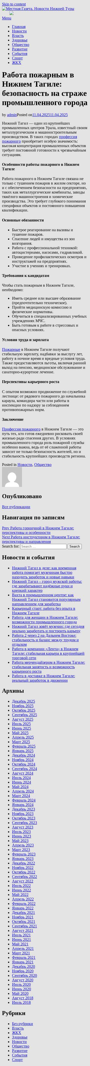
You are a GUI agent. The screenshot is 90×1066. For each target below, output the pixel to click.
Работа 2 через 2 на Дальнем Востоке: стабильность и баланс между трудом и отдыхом (45, 639)
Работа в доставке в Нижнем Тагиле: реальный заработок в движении (43, 678)
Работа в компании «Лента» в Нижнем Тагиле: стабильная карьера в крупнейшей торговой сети (48, 653)
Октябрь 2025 (23, 710)
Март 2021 (21, 953)
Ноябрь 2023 (23, 814)
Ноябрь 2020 (23, 971)
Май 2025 (20, 733)
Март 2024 (21, 796)
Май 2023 (20, 841)
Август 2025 (22, 719)
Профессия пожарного (21, 429)
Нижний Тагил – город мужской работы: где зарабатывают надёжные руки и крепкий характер (47, 586)
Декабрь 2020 (23, 966)
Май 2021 (20, 944)
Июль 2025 (21, 724)
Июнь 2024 (21, 782)
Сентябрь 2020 (24, 975)
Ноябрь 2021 (23, 917)
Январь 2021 (23, 962)
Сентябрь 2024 (24, 769)
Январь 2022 (23, 908)
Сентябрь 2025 (24, 715)
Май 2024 (20, 787)
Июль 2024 (21, 778)
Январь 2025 (23, 751)
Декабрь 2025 (23, 701)
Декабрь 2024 (23, 755)
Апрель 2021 (23, 948)
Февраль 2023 (24, 854)
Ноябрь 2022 (23, 867)
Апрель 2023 (23, 845)
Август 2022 (22, 881)
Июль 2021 (21, 935)
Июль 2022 (21, 885)
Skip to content (14, 4)
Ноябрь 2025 (23, 706)
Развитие (20, 49)
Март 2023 (21, 850)
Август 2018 (22, 998)
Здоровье (20, 40)
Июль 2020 (21, 984)
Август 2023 (22, 827)
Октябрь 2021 (23, 921)
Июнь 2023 (21, 836)
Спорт (17, 58)
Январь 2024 (23, 805)
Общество (20, 44)
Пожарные (11, 349)
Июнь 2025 (21, 728)
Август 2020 (22, 980)
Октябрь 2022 (23, 872)
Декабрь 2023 (23, 809)
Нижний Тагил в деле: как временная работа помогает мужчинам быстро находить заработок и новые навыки (44, 572)
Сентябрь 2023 (24, 823)
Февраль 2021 (24, 957)
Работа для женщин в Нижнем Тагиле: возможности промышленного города (45, 619)
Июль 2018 (21, 1002)
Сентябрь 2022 (24, 876)
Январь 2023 (23, 858)
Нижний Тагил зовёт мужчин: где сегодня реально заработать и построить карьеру (48, 628)
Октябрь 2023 (23, 818)
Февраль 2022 (24, 903)
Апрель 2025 (23, 737)
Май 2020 (20, 993)
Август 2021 (22, 930)
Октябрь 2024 (23, 764)
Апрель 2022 (23, 899)
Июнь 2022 (21, 890)
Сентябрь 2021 (24, 926)
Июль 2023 (21, 832)
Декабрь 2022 (23, 863)
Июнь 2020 (21, 989)
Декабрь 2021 (23, 912)
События (19, 53)
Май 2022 (20, 894)
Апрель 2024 (23, 791)
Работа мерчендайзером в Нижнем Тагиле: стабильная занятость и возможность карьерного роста (48, 666)
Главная (19, 26)
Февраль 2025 (24, 746)
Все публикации (16, 507)
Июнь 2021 (21, 939)
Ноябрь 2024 (23, 760)
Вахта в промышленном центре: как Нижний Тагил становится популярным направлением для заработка (46, 599)
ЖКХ (16, 62)
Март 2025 (21, 742)
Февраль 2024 (24, 800)
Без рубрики (22, 1024)
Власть (18, 35)
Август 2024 (22, 773)
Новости (19, 31)
